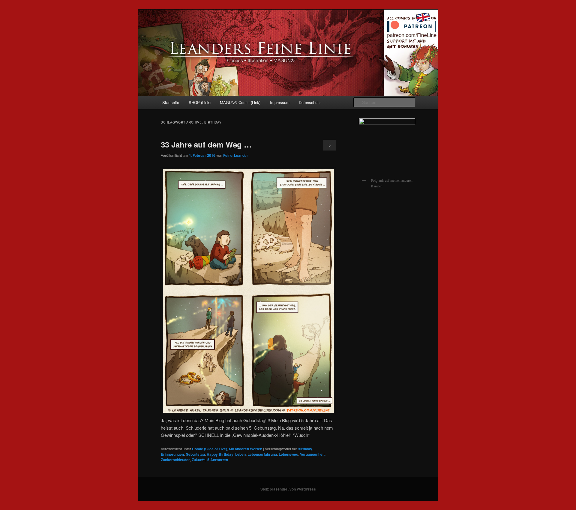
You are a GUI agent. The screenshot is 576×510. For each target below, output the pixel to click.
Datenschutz (310, 102)
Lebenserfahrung (262, 454)
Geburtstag (195, 454)
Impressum (280, 102)
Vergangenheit (312, 454)
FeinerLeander (235, 155)
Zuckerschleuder (175, 459)
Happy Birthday (220, 454)
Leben (240, 454)
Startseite (170, 102)
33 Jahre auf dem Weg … (206, 144)
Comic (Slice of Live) (209, 449)
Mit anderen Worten (245, 449)
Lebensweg (288, 454)
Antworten (217, 459)
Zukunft (198, 459)
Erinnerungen (172, 454)
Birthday (305, 449)
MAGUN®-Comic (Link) (240, 102)
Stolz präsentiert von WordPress (288, 489)
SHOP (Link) (200, 102)
